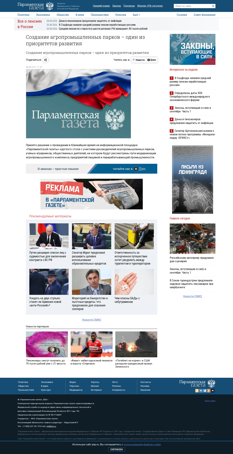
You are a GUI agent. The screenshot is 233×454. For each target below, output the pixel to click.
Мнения (95, 386)
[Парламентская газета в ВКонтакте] (201, 390)
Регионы (116, 386)
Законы (116, 5)
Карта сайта (210, 401)
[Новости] (138, 60)
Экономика (43, 14)
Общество (63, 14)
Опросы (95, 382)
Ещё (135, 14)
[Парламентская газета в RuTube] (212, 390)
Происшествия (100, 14)
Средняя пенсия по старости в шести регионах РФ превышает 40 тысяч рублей (97, 28)
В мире (80, 14)
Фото (115, 382)
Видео (73, 382)
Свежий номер (101, 5)
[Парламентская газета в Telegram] (205, 390)
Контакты (146, 382)
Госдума (182, 14)
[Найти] (213, 6)
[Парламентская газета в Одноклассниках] (208, 390)
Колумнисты (118, 390)
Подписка (129, 5)
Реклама (145, 386)
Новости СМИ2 (91, 319)
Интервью (96, 390)
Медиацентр (76, 390)
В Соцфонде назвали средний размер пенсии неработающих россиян (91, 24)
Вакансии (145, 390)
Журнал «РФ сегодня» (150, 5)
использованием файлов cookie (142, 444)
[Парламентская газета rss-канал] (197, 390)
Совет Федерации (204, 14)
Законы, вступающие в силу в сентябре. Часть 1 (190, 109)
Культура (120, 14)
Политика (23, 14)
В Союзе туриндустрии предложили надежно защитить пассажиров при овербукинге (191, 284)
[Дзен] (151, 60)
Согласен (117, 449)
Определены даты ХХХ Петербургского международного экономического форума (190, 96)
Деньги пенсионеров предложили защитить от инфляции (84, 20)
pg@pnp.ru (51, 426)
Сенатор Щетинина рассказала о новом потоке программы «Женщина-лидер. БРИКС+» (192, 134)
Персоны (74, 386)
